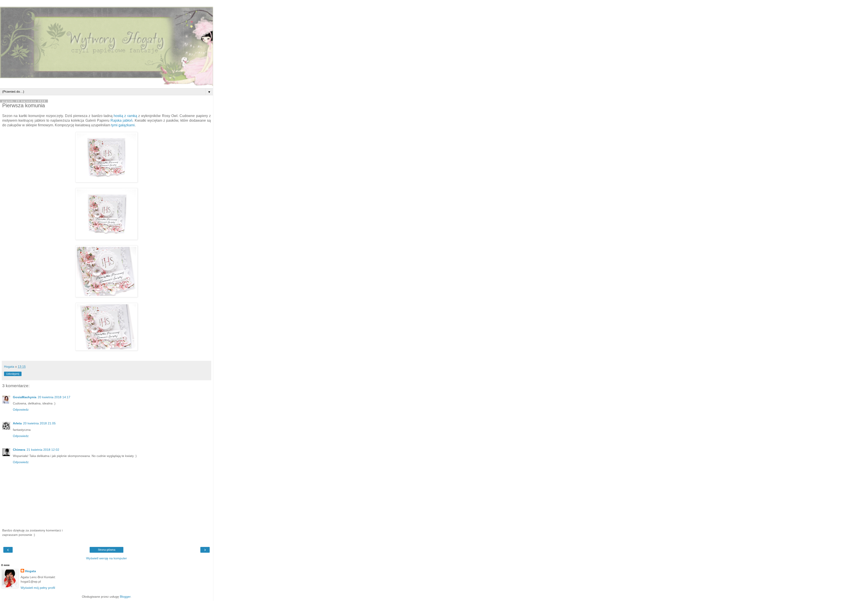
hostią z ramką (125, 116)
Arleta (17, 423)
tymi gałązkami (123, 125)
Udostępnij (12, 373)
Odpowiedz (21, 409)
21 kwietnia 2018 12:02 (43, 449)
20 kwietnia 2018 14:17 (54, 397)
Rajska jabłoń (121, 120)
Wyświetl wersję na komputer (106, 558)
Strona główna (106, 549)
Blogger (125, 596)
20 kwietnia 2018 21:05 (39, 423)
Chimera (19, 449)
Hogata (30, 571)
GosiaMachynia (24, 397)
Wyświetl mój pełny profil (38, 587)
